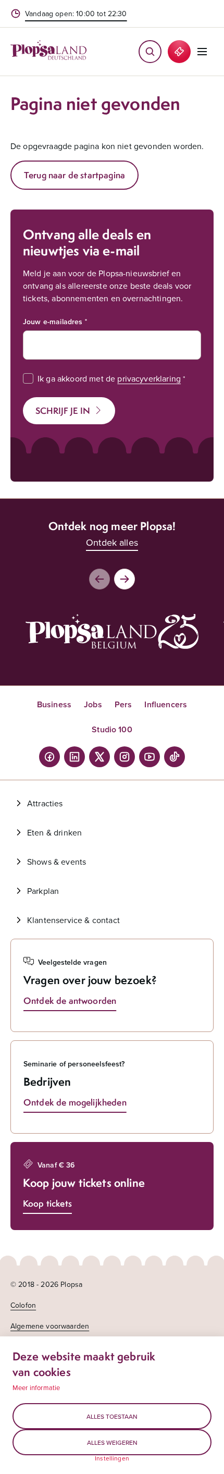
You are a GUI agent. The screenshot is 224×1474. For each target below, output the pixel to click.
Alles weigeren (112, 1442)
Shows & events (56, 861)
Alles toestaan (112, 1416)
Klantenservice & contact (73, 920)
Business (54, 704)
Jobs (93, 704)
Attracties (45, 803)
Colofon (23, 1305)
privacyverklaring (149, 378)
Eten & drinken (54, 832)
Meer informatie (36, 1387)
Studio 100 (112, 729)
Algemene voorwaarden (49, 1326)
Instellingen (112, 1458)
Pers (123, 704)
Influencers (165, 704)
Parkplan (43, 890)
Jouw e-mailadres (53, 321)
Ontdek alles (112, 542)
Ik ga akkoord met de (109, 378)
